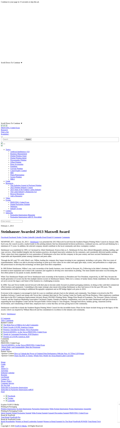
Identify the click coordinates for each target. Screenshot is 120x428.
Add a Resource (16, 196)
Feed (3, 392)
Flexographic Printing (18, 160)
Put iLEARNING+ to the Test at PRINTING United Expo (25, 332)
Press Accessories (16, 164)
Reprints (4, 375)
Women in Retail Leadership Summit (29, 421)
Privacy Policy (6, 381)
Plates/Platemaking (17, 175)
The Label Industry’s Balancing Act (23, 192)
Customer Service (7, 383)
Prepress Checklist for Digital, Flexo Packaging (20, 330)
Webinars (13, 206)
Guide (8, 181)
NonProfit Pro (15, 417)
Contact (8, 211)
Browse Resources (17, 194)
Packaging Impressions (40, 409)
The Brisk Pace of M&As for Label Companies (20, 325)
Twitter (10, 398)
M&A (12, 179)
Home (3, 362)
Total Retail (5, 417)
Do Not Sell (5, 385)
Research (4, 130)
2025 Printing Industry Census (21, 188)
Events (8, 200)
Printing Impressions (8, 409)
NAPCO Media (21, 426)
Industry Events (16, 209)
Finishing (13, 166)
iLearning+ (5, 134)
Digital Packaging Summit (20, 204)
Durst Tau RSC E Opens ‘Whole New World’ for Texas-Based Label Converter (43, 356)
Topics (8, 150)
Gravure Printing (16, 169)
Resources (9, 183)
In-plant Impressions (24, 409)
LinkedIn (11, 401)
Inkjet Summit (6, 413)
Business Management (18, 154)
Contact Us (5, 379)
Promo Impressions (76, 409)
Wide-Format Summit (40, 413)
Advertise (4, 371)
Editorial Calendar (7, 373)
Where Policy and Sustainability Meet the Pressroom (20, 347)
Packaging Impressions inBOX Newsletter (26, 217)
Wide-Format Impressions (58, 409)
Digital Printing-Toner (18, 156)
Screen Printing (16, 177)
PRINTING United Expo (10, 128)
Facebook (11, 396)
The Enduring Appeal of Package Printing (25, 185)
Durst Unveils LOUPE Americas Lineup (18, 327)
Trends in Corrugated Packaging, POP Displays (20, 334)
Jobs (2, 366)
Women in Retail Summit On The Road (58, 421)
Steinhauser (34, 242)
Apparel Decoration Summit (58, 413)
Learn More (5, 349)
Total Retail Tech (94, 421)
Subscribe (9, 213)
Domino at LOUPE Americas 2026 (16, 337)
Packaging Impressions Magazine (22, 215)
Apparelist (87, 409)
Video (8, 198)
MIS (12, 173)
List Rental (5, 377)
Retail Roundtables (8, 421)
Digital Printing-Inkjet (18, 158)
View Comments (7, 320)
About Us (4, 369)
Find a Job (5, 132)
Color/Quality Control (18, 171)
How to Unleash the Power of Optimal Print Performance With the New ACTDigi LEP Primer (49, 354)
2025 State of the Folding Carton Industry (25, 190)
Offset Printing (15, 162)
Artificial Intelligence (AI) (20, 152)
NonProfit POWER (80, 421)
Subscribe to (14, 388)
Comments (66, 237)
